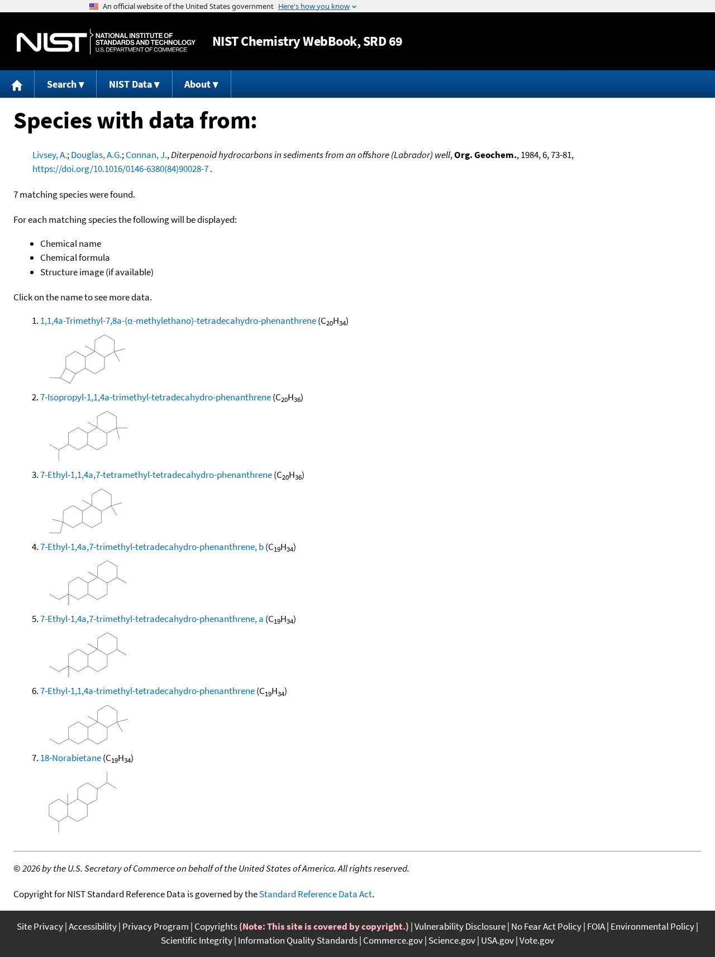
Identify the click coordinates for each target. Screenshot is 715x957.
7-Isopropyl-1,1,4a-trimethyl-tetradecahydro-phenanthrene (155, 397)
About (197, 84)
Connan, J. (146, 155)
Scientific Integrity (196, 940)
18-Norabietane (70, 758)
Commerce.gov (393, 940)
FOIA (596, 926)
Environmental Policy (652, 926)
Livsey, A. (49, 155)
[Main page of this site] (17, 84)
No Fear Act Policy (546, 926)
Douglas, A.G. (96, 155)
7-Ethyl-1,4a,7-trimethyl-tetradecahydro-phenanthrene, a (152, 619)
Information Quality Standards (298, 940)
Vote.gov (536, 940)
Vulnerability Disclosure (460, 926)
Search (62, 84)
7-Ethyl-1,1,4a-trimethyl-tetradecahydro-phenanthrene (147, 691)
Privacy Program (155, 926)
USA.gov (497, 940)
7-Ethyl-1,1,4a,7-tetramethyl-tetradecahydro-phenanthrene (156, 474)
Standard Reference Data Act (315, 894)
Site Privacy (40, 926)
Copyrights (215, 926)
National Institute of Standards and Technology (106, 41)
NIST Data (130, 84)
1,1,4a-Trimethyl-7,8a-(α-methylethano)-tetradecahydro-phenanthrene (178, 320)
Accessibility (93, 926)
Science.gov (451, 940)
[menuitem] (17, 84)
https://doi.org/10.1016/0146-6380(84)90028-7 (120, 168)
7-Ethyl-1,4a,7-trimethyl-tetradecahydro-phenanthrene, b (152, 546)
